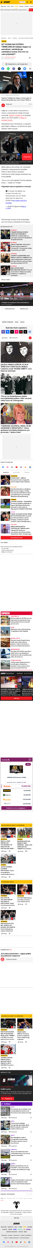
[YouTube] (21, 332)
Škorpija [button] (30, 1198)
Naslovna (3, 38)
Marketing (4, 1235)
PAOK (16, 322)
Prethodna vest (9, 308)
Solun (22, 322)
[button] (30, 58)
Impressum (16, 1235)
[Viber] (3, 332)
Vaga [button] (25, 1198)
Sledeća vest (24, 308)
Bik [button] (5, 1198)
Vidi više (16, 1218)
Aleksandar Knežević (10, 57)
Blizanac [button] (9, 1198)
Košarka (15, 38)
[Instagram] (16, 332)
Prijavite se (8, 1098)
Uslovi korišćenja (24, 1237)
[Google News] (30, 332)
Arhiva (6, 1237)
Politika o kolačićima (26, 1235)
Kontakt (10, 1235)
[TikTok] (25, 332)
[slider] (6, 298)
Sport (9, 38)
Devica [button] (21, 1198)
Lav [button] (17, 1198)
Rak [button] (14, 1198)
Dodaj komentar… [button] (11, 959)
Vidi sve (16, 698)
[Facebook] (8, 332)
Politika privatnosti (14, 1237)
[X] (12, 332)
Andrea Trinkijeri (14, 115)
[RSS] (25, 467)
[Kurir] (5, 2)
